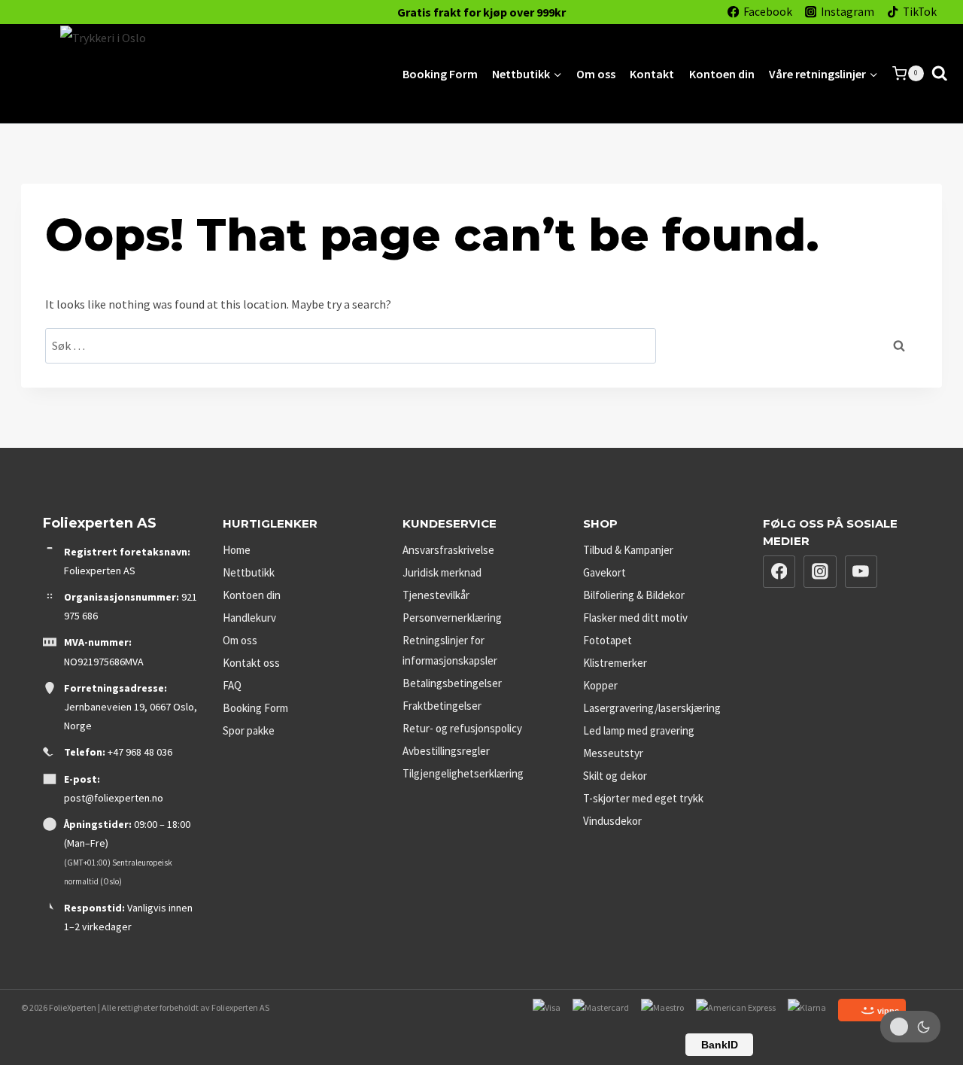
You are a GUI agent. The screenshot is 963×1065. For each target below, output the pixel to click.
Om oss (595, 73)
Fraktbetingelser (442, 705)
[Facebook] (779, 572)
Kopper (600, 685)
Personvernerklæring (452, 617)
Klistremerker (615, 663)
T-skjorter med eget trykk (643, 798)
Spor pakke (249, 730)
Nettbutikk (249, 572)
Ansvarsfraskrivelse (448, 550)
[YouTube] (861, 572)
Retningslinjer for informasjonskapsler (450, 650)
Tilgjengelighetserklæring (463, 773)
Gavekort (604, 572)
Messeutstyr (613, 753)
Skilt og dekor (615, 775)
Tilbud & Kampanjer (628, 550)
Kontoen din (722, 73)
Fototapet (607, 640)
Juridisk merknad (442, 572)
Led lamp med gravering (638, 730)
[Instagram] (820, 572)
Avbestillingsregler (446, 751)
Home (237, 550)
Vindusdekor (612, 821)
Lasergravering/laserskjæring (652, 708)
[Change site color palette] (910, 1026)
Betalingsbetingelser (452, 683)
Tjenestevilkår (436, 595)
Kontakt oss (251, 663)
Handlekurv (249, 617)
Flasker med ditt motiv (635, 617)
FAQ (232, 685)
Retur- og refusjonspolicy (462, 728)
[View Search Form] (939, 73)
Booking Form (440, 73)
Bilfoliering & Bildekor (634, 595)
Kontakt (652, 73)
